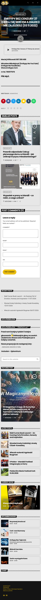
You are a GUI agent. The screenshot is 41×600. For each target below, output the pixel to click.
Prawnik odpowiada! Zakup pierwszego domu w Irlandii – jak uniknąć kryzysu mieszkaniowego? (19, 154)
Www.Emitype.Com (9, 68)
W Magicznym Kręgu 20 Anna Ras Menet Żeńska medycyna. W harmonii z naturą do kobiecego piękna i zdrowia (19, 411)
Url (4, 260)
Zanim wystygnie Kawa (18, 559)
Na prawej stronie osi (17, 522)
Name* (5, 241)
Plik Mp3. (5, 76)
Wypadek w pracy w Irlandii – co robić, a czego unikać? (18, 196)
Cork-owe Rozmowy (17, 531)
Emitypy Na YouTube (29, 63)
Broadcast (20, 14)
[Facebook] (7, 595)
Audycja (6, 500)
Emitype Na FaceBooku (10, 65)
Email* (5, 250)
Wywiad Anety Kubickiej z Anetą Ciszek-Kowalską (21, 303)
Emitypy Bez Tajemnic (18, 540)
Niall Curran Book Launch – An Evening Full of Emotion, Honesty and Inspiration (23, 435)
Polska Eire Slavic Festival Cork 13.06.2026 (22, 472)
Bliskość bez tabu (16, 549)
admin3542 (14, 94)
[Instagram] (4, 595)
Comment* (6, 227)
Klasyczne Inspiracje (13, 503)
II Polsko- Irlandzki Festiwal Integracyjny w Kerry (21, 462)
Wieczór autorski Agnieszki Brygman (17, 310)
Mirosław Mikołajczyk (10, 63)
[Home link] (5, 2)
